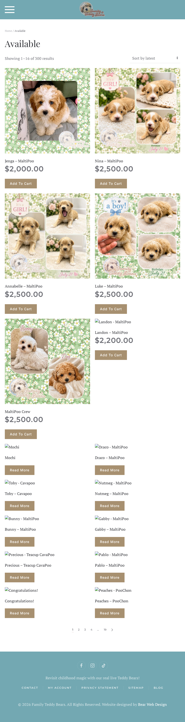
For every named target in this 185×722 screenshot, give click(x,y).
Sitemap (136, 687)
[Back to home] (92, 9)
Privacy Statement (100, 687)
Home (8, 31)
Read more (19, 470)
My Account (60, 687)
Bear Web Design (152, 704)
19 (105, 629)
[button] (9, 9)
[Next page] (112, 630)
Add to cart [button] (21, 183)
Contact (30, 687)
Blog (158, 687)
